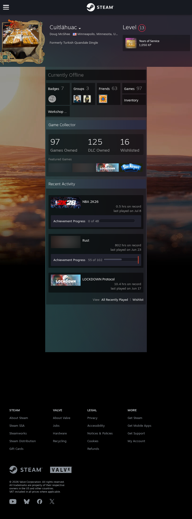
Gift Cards (16, 449)
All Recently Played (114, 299)
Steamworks (18, 433)
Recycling (59, 441)
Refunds (93, 449)
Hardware (60, 433)
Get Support (136, 433)
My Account (136, 441)
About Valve (61, 418)
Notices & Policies (100, 433)
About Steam (18, 418)
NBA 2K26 (90, 202)
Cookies (92, 441)
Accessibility (96, 425)
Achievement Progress (69, 221)
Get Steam (135, 418)
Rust (85, 240)
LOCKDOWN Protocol (98, 279)
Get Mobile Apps (139, 425)
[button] (156, 27)
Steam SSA (17, 425)
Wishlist (138, 299)
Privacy (92, 418)
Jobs (56, 425)
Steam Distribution (22, 441)
